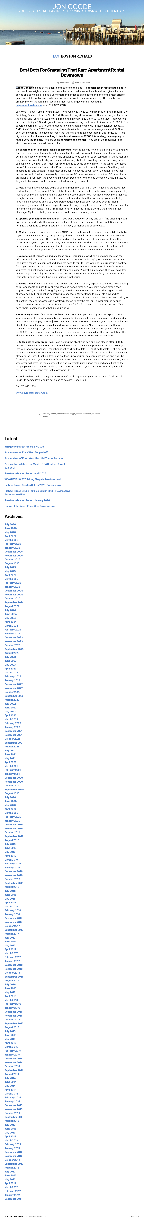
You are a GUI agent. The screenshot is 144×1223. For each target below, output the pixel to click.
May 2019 (10, 852)
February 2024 (12, 629)
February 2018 (12, 910)
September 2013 (13, 1117)
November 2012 (13, 1156)
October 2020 (12, 785)
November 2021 (13, 735)
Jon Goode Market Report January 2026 (27, 500)
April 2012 (10, 1183)
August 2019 (11, 840)
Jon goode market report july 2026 (24, 446)
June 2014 (10, 1081)
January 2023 (12, 680)
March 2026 (11, 540)
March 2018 (11, 906)
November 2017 (13, 922)
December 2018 (13, 871)
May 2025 (10, 571)
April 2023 (10, 668)
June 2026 (10, 528)
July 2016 (10, 984)
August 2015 (11, 1027)
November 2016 (13, 968)
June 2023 (10, 660)
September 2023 (14, 649)
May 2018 (10, 898)
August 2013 (11, 1120)
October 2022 (12, 692)
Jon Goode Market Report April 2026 (25, 473)
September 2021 (13, 742)
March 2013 (11, 1140)
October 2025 (12, 559)
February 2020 (12, 816)
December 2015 (13, 1011)
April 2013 (10, 1136)
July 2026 (10, 524)
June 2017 (10, 941)
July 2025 (10, 567)
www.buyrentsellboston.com (32, 392)
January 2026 (12, 547)
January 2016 (12, 1007)
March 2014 (11, 1093)
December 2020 (13, 777)
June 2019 (10, 848)
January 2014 (12, 1101)
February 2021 (12, 770)
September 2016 (13, 976)
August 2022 (11, 699)
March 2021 (11, 766)
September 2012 (13, 1163)
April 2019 (10, 855)
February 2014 (12, 1097)
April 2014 (10, 1089)
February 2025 (12, 582)
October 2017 (12, 926)
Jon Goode (72, 6)
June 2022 (10, 707)
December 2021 (13, 731)
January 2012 (12, 1195)
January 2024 (12, 633)
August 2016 (11, 980)
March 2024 (11, 625)
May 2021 (9, 758)
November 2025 (13, 555)
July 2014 (10, 1078)
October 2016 (12, 972)
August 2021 (11, 746)
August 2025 (11, 563)
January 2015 (12, 1054)
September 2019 (13, 836)
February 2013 (12, 1144)
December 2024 (13, 590)
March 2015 (11, 1046)
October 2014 (12, 1066)
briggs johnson (76, 413)
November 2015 (13, 1015)
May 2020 (10, 805)
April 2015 (10, 1043)
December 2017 (13, 918)
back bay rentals (49, 413)
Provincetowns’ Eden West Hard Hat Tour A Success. (34, 458)
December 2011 (13, 1198)
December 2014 (13, 1058)
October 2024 (12, 598)
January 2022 (12, 727)
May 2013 (9, 1132)
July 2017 (10, 937)
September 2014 (13, 1070)
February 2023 (12, 676)
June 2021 (10, 754)
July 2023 (10, 657)
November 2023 (13, 641)
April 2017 (10, 949)
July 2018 (10, 891)
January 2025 (12, 586)
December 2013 (13, 1105)
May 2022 (10, 711)
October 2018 (12, 879)
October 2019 (12, 832)
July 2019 (10, 844)
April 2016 (10, 996)
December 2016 (13, 965)
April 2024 (10, 621)
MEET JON (72, 39)
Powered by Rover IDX (36, 1216)
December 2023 (13, 637)
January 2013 (12, 1148)
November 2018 (13, 875)
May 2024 (10, 618)
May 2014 (10, 1085)
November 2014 (13, 1062)
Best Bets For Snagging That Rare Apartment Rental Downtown (72, 72)
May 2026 (10, 532)
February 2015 (12, 1050)
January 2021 (12, 774)
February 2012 (12, 1191)
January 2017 (12, 961)
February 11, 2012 (82, 82)
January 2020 (12, 820)
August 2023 (11, 653)
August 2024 (11, 606)
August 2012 (11, 1167)
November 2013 (13, 1109)
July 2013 (10, 1124)
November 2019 (13, 828)
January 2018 (12, 914)
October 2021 (12, 738)
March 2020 (11, 813)
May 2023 (10, 664)
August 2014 (11, 1074)
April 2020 (10, 809)
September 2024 (14, 602)
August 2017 (11, 933)
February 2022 (12, 723)
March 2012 (11, 1187)
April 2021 (10, 762)
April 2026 (10, 536)
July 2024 (10, 610)
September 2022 (14, 696)
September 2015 (13, 1023)
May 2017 (9, 945)
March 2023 (11, 672)
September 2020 (14, 789)
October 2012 (12, 1159)
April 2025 (10, 575)
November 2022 (13, 688)
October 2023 (12, 645)
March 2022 (11, 719)
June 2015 (10, 1035)
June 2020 (10, 801)
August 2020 (11, 793)
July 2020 (10, 797)
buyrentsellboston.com (29, 105)
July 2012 (10, 1171)
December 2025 (13, 551)
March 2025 (11, 579)
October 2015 (12, 1019)
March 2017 (11, 953)
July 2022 (10, 703)
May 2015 (9, 1039)
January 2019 (12, 867)
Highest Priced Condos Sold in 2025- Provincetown (33, 485)
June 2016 (10, 988)
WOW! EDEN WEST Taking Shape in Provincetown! (32, 479)
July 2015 (10, 1031)
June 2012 (10, 1175)
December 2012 (13, 1152)
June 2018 (10, 894)
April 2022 (10, 715)
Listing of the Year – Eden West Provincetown (29, 506)
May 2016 (10, 992)
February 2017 (12, 957)
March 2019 (11, 859)
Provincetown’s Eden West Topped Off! (26, 452)
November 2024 (13, 594)
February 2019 (12, 863)
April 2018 (10, 902)
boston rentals (63, 413)
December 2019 (13, 824)
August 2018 (11, 887)
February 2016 (12, 1004)
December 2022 (13, 684)
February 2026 (12, 543)
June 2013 (10, 1128)
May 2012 (9, 1179)
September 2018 (13, 883)
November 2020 (13, 781)
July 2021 (10, 750)
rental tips (87, 413)
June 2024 (10, 614)
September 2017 (13, 929)
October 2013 (12, 1113)
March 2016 (11, 1000)
